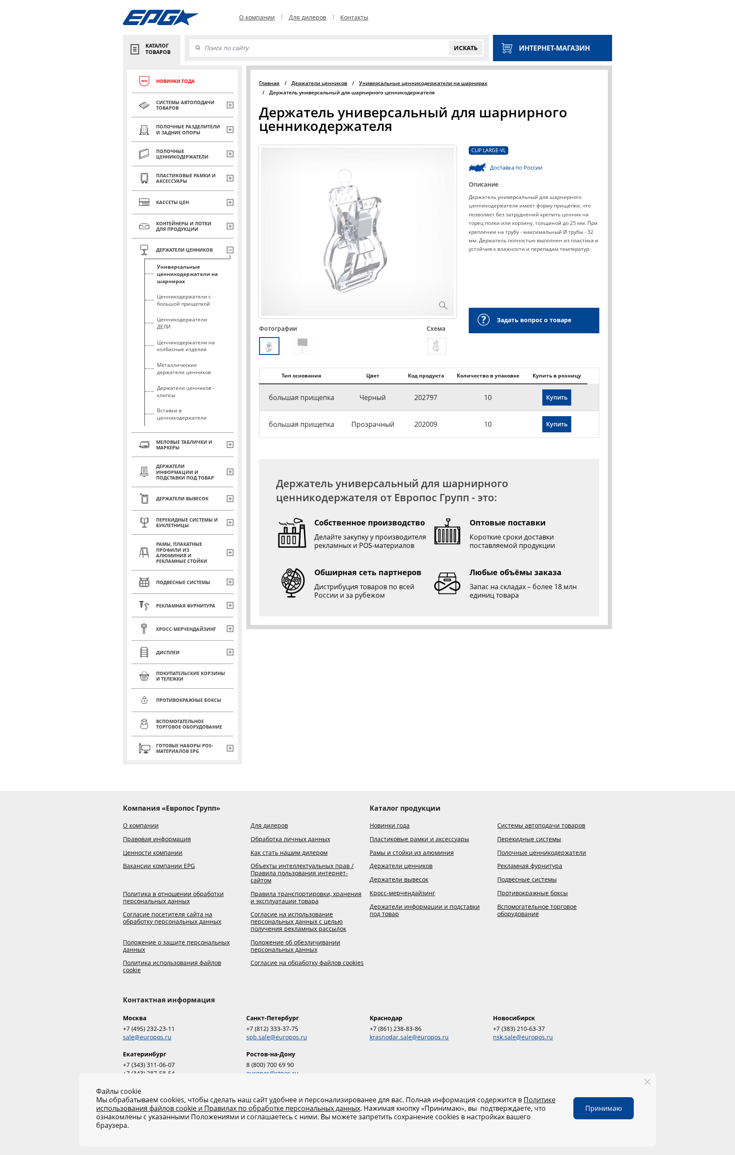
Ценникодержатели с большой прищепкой (184, 300)
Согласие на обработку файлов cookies (307, 963)
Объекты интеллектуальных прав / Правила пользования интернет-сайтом (302, 873)
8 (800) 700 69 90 (270, 1065)
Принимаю (603, 1108)
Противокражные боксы (532, 893)
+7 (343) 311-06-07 (149, 1065)
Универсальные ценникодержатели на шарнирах (187, 274)
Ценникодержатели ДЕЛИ (182, 323)
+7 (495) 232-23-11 (149, 1028)
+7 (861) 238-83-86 (396, 1028)
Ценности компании (152, 853)
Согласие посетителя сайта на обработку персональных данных (172, 918)
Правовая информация (157, 839)
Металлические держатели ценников (184, 368)
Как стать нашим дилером (289, 853)
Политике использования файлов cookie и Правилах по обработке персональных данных (326, 1104)
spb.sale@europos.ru (276, 1037)
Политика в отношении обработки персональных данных (173, 898)
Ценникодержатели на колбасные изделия (186, 346)
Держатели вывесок (399, 879)
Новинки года (390, 825)
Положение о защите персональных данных (176, 946)
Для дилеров (307, 17)
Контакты (354, 17)
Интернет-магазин (554, 48)
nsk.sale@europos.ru (523, 1037)
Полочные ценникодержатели (541, 853)
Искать (466, 48)
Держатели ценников (401, 866)
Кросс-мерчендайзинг (402, 893)
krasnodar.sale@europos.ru (409, 1037)
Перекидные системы (529, 839)
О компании (257, 17)
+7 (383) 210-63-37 (519, 1028)
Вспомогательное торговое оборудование (537, 910)
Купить (556, 397)
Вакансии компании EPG (159, 866)
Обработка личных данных (290, 839)
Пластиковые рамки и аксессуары (419, 839)
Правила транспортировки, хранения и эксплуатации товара (306, 898)
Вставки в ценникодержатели (182, 414)
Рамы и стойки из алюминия (412, 853)
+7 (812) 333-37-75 (272, 1028)
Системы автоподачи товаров (541, 825)
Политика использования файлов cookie (172, 966)
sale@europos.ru (147, 1037)
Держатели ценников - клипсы (185, 391)
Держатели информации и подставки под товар (425, 910)
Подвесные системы (527, 879)
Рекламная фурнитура (529, 866)
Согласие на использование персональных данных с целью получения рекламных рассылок (298, 921)
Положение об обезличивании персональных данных (295, 946)
